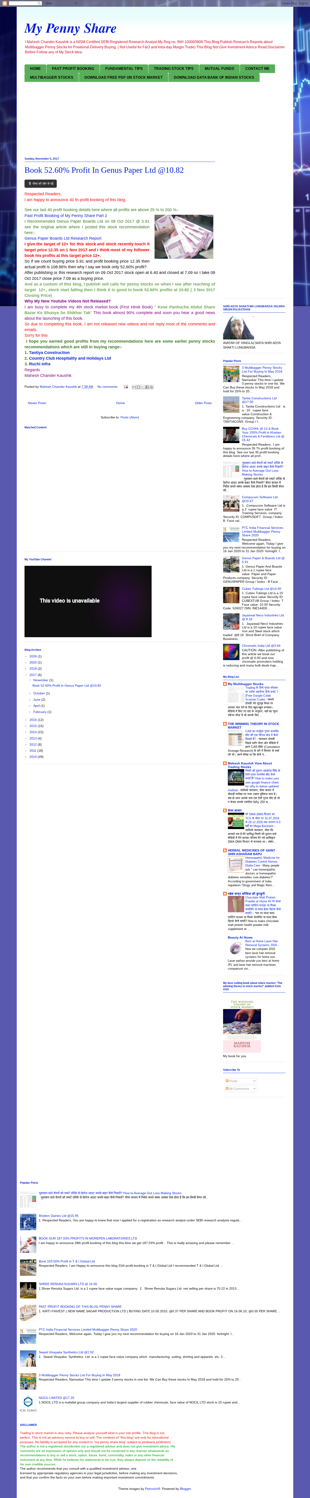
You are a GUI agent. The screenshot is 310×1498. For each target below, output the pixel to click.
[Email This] (134, 387)
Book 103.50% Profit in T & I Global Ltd (67, 1261)
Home (120, 403)
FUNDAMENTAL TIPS (124, 69)
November (41, 680)
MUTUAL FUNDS (219, 69)
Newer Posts (37, 403)
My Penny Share (71, 27)
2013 (34, 738)
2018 (34, 668)
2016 (34, 720)
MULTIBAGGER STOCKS (51, 77)
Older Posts (203, 403)
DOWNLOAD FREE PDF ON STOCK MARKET (123, 77)
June (37, 699)
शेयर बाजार (235, 810)
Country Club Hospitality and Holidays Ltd (70, 358)
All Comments (239, 1089)
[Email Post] (125, 386)
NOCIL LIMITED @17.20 (56, 1398)
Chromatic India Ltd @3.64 (261, 645)
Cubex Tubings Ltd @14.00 (261, 588)
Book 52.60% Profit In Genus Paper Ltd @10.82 (104, 170)
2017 (34, 675)
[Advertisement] (155, 120)
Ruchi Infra (39, 364)
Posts (233, 1081)
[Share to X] (142, 387)
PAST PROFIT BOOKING (73, 69)
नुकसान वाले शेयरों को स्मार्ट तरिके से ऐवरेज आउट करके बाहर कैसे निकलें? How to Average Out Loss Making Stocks (262, 468)
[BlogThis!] (138, 387)
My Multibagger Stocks (245, 684)
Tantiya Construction (49, 352)
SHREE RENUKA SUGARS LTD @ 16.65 (68, 1284)
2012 (34, 744)
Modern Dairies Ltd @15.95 (59, 1215)
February (40, 712)
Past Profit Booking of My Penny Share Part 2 (66, 215)
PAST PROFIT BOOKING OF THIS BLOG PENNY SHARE (80, 1306)
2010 (34, 757)
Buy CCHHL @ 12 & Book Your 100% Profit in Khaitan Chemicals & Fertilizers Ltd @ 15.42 (263, 434)
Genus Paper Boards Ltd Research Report (63, 238)
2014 (34, 732)
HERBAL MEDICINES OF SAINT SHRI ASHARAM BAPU (251, 852)
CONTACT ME (257, 69)
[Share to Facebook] (147, 387)
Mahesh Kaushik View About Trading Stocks (250, 765)
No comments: (108, 386)
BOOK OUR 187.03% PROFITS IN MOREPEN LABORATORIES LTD (88, 1238)
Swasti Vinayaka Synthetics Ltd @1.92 (66, 1352)
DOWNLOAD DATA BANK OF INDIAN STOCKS (214, 77)
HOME (35, 69)
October (39, 693)
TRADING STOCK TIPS (174, 69)
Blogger (185, 1489)
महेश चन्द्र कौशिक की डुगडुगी (246, 893)
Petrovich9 (152, 1489)
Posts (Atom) (130, 417)
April (37, 706)
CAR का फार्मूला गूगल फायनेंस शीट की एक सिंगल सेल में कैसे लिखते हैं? (262, 735)
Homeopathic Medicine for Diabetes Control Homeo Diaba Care (262, 861)
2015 (34, 726)
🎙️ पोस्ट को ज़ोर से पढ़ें (40, 183)
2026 (34, 656)
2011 (33, 750)
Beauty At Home (240, 937)
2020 (34, 662)
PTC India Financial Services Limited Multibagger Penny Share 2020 (262, 531)
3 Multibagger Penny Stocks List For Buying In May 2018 (262, 369)
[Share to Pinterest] (151, 387)
